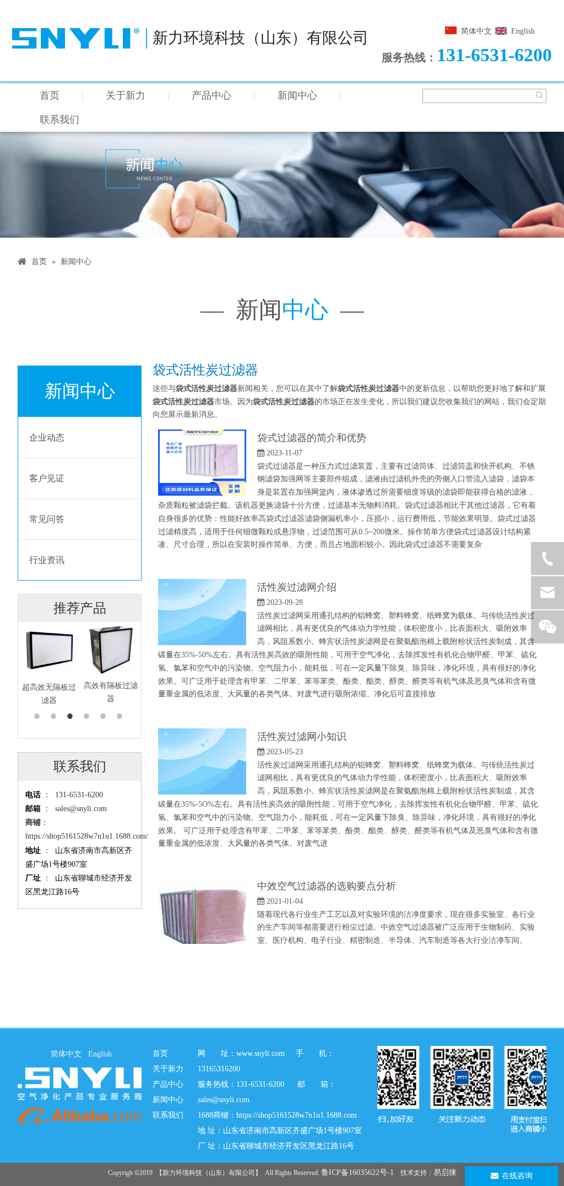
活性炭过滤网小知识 (301, 736)
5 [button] (104, 716)
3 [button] (71, 716)
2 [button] (55, 716)
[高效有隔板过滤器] (111, 649)
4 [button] (88, 716)
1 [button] (38, 716)
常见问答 (46, 519)
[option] (49, 664)
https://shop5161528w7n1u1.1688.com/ (86, 836)
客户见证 (46, 478)
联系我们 (59, 119)
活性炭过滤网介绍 (297, 587)
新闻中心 (297, 95)
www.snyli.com (260, 1053)
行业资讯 (46, 560)
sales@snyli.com (81, 808)
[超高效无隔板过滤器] (49, 650)
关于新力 (125, 95)
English (523, 31)
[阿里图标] (80, 1115)
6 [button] (121, 716)
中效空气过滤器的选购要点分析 (326, 886)
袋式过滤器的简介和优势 (311, 437)
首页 (49, 95)
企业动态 (46, 437)
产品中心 (211, 95)
